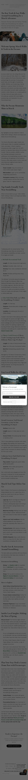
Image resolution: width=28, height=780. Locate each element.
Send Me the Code (14, 397)
